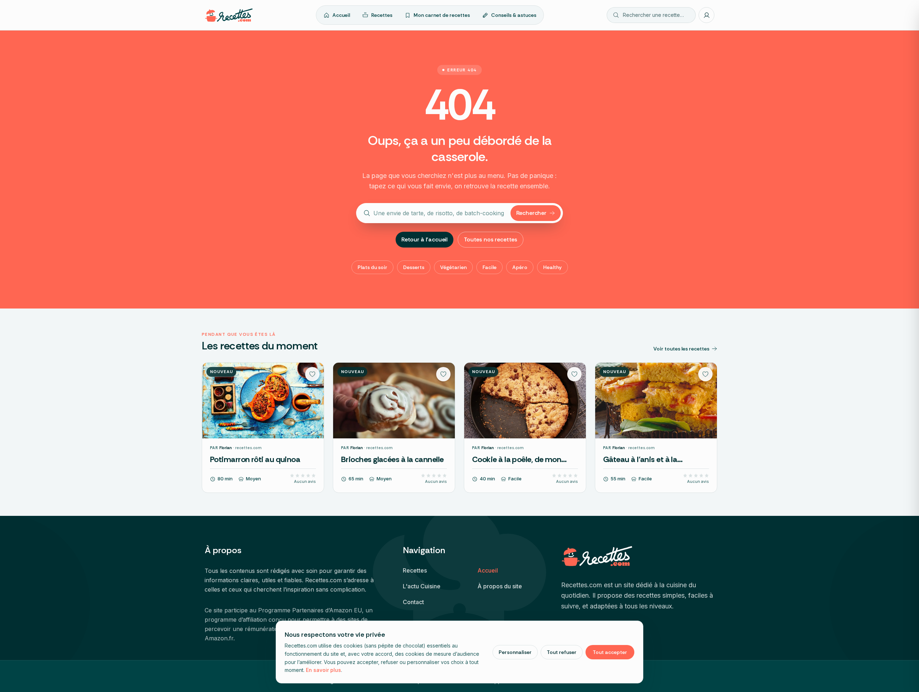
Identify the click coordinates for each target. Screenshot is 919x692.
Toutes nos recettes (490, 239)
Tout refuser (562, 652)
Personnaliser (515, 652)
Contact (413, 602)
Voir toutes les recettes (681, 348)
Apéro (519, 267)
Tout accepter (610, 652)
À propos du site (499, 586)
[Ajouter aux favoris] (312, 374)
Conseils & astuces (513, 15)
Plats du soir (372, 267)
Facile (489, 267)
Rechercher (531, 213)
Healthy (552, 267)
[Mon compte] (706, 15)
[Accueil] (229, 15)
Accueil (341, 15)
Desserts (413, 267)
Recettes (381, 15)
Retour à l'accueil (424, 239)
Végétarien (453, 267)
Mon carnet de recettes (442, 15)
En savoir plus (323, 670)
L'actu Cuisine (421, 586)
